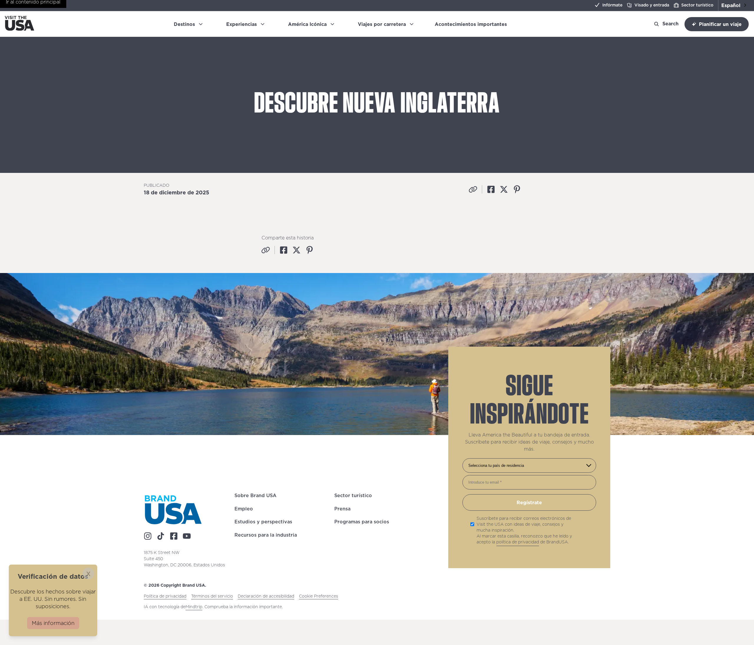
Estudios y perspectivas (263, 523)
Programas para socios (361, 523)
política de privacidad (517, 542)
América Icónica (307, 24)
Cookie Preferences (318, 596)
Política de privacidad (165, 596)
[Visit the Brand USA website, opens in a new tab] (173, 509)
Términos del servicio (212, 596)
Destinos (184, 24)
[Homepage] (19, 29)
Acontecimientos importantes (473, 24)
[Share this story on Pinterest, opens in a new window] (517, 189)
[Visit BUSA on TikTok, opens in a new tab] (161, 536)
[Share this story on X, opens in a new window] (504, 189)
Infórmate (612, 5)
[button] (733, 5)
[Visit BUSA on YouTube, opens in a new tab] (187, 536)
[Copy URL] (473, 189)
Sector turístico (697, 5)
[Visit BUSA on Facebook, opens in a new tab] (174, 536)
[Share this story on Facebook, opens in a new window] (491, 189)
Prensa (342, 509)
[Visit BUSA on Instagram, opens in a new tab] (148, 536)
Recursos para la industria (265, 535)
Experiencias (241, 24)
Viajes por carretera (382, 24)
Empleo (243, 509)
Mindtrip (194, 607)
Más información (53, 623)
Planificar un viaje (720, 24)
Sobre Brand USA (255, 496)
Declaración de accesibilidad (266, 596)
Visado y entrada (651, 5)
